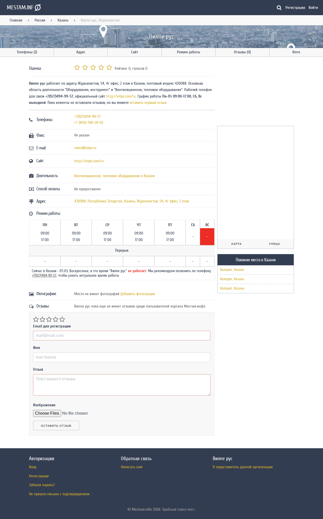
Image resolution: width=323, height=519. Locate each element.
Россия (40, 20)
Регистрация (295, 7)
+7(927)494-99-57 (87, 116)
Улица (274, 243)
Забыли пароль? (42, 485)
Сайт (134, 52)
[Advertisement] (255, 92)
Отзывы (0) (242, 52)
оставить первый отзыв (148, 102)
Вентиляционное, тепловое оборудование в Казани (114, 176)
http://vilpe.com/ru (121, 96)
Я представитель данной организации (243, 467)
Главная (16, 20)
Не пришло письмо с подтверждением (59, 494)
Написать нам (132, 467)
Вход (32, 467)
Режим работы (188, 52)
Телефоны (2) (27, 52)
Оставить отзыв (56, 425)
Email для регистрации (52, 326)
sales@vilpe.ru (85, 148)
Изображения (44, 405)
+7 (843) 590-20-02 (88, 122)
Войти (313, 7)
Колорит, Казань (232, 270)
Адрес (80, 52)
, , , (131, 201)
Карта (236, 243)
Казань (63, 20)
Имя (36, 347)
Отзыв (38, 369)
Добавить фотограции (137, 294)
